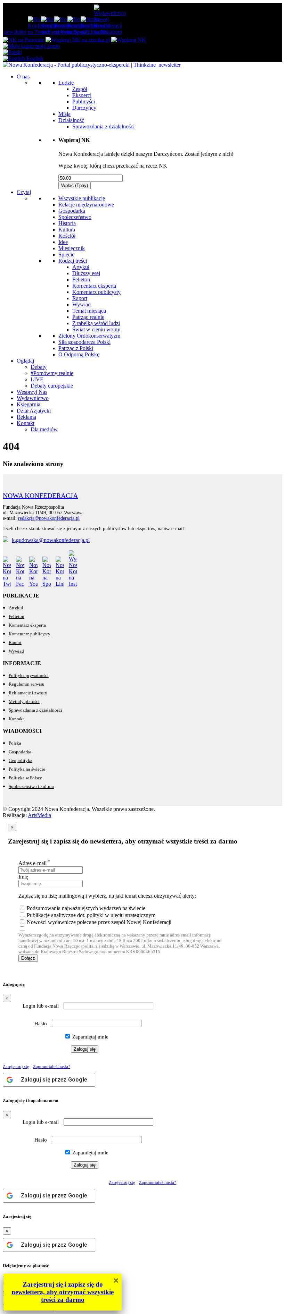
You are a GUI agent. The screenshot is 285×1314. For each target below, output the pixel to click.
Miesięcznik (71, 248)
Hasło (40, 1023)
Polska (15, 743)
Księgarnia (28, 404)
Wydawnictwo (33, 398)
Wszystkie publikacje (81, 198)
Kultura (66, 229)
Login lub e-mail (41, 1006)
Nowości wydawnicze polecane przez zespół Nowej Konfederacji (99, 922)
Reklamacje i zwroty (28, 692)
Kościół (66, 236)
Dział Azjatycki (34, 411)
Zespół (79, 89)
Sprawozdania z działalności (103, 126)
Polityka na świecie (27, 769)
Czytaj (24, 192)
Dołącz (28, 958)
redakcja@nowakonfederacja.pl (49, 518)
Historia (67, 223)
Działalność (71, 120)
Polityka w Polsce (25, 777)
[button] (12, 52)
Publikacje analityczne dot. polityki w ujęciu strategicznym (91, 915)
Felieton (81, 279)
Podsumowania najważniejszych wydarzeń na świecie (86, 908)
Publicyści (83, 101)
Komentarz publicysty (96, 292)
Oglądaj (25, 361)
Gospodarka (71, 211)
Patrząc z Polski (75, 348)
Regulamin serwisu (26, 684)
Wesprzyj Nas (32, 392)
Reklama (26, 417)
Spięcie (66, 254)
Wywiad (81, 304)
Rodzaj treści (72, 261)
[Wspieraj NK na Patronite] (24, 40)
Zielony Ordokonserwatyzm (89, 336)
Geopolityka (20, 760)
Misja (64, 114)
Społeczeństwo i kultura (31, 786)
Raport (79, 298)
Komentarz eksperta (94, 286)
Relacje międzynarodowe (86, 204)
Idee (63, 242)
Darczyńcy (84, 108)
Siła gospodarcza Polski (84, 342)
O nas (23, 76)
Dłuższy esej (86, 273)
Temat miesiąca (89, 311)
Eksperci (81, 95)
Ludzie (66, 83)
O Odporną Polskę (78, 354)
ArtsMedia (39, 815)
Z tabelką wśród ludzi (96, 323)
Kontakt (25, 423)
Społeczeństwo (74, 217)
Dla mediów (44, 429)
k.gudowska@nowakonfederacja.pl (51, 540)
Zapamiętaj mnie (89, 1037)
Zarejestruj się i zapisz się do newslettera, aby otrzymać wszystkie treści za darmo (62, 1292)
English (34, 58)
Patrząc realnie (88, 317)
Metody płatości (24, 701)
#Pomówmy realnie (52, 373)
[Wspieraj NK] (128, 40)
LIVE (37, 379)
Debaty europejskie (52, 386)
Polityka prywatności (29, 675)
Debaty (39, 367)
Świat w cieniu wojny (96, 329)
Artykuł (80, 267)
